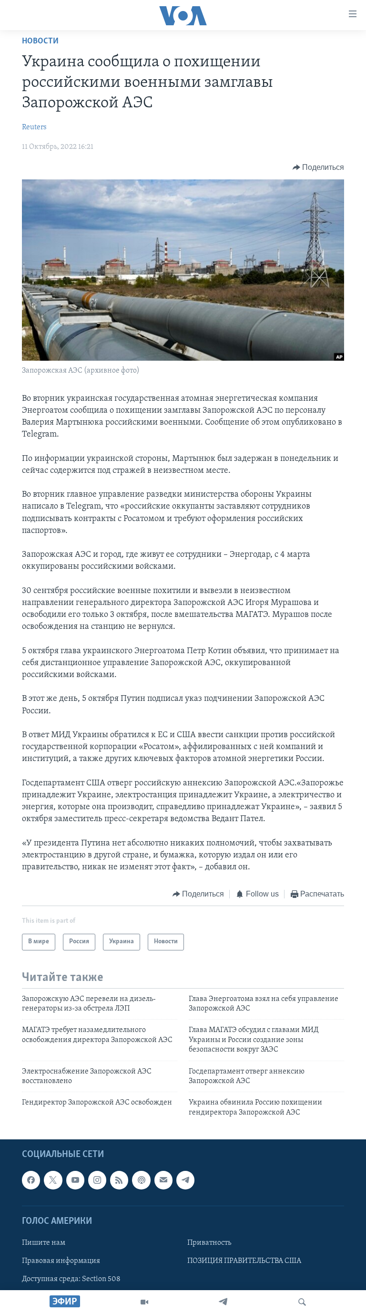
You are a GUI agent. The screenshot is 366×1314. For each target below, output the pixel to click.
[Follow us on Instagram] (97, 1180)
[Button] (319, 167)
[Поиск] (302, 1302)
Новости (40, 41)
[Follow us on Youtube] (75, 1180)
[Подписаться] (163, 1180)
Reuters (34, 127)
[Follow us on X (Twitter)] (53, 1180)
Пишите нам (43, 1243)
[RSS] (119, 1180)
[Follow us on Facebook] (31, 1180)
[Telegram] (223, 1302)
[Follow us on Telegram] (185, 1180)
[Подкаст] (141, 1180)
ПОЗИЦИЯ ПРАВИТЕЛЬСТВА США (244, 1261)
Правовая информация (61, 1261)
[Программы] (144, 1302)
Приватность (209, 1243)
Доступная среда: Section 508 (71, 1279)
